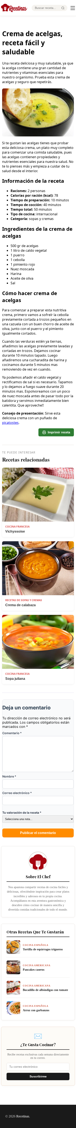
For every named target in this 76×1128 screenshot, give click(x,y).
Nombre (9, 776)
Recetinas (22, 1116)
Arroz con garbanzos (36, 1010)
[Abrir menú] (73, 8)
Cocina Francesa (17, 526)
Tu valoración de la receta (21, 812)
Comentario (12, 733)
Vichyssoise (15, 531)
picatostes (10, 422)
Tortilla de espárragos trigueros (43, 949)
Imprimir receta (59, 432)
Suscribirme (38, 1076)
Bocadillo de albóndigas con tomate (45, 990)
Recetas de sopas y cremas (23, 600)
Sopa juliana (15, 678)
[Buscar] (63, 8)
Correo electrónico (17, 793)
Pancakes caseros (33, 969)
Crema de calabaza (20, 605)
